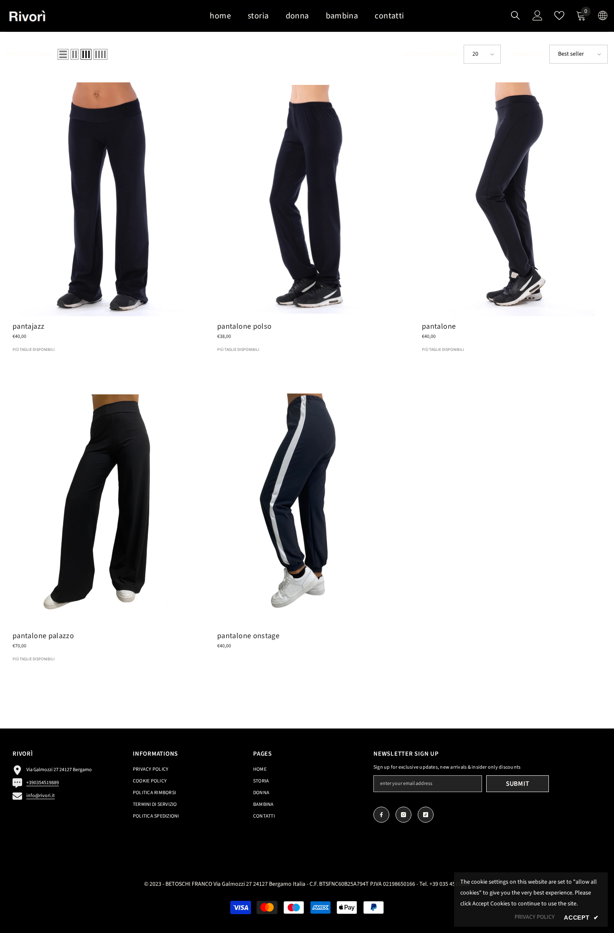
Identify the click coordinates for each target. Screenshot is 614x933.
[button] (63, 54)
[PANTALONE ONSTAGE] (307, 509)
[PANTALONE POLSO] (307, 199)
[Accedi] (538, 15)
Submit (518, 783)
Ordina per (528, 54)
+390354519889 (42, 782)
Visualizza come (28, 54)
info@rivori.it (40, 795)
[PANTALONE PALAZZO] (102, 509)
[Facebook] (381, 815)
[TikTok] (426, 815)
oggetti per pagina (430, 54)
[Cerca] (515, 15)
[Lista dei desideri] (559, 15)
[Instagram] (403, 815)
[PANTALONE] (511, 199)
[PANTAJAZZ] (102, 199)
